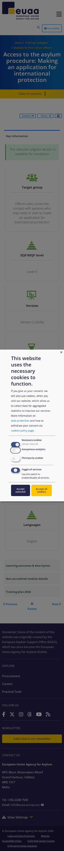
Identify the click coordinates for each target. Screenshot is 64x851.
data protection (20, 420)
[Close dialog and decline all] (61, 352)
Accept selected (20, 490)
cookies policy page (22, 430)
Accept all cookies (41, 490)
